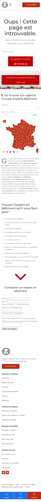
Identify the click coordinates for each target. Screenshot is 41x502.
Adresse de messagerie (13, 313)
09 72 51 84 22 (32, 5)
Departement (9, 304)
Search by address (8, 111)
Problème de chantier (10, 407)
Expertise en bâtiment (10, 374)
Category (5, 104)
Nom (5, 301)
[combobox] (20, 107)
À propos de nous (8, 450)
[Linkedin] (3, 472)
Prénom (6, 299)
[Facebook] (7, 472)
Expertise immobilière (10, 426)
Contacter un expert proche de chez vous (20, 79)
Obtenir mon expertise (10, 329)
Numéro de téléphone (12, 307)
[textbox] (26, 304)
